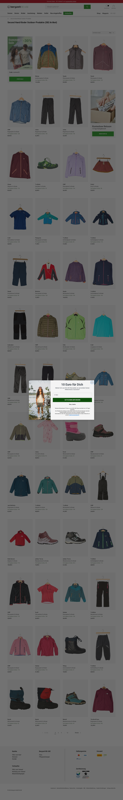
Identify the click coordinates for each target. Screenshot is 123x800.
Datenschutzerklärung (74, 415)
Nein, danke (72, 404)
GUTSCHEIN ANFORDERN (72, 400)
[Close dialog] (92, 382)
